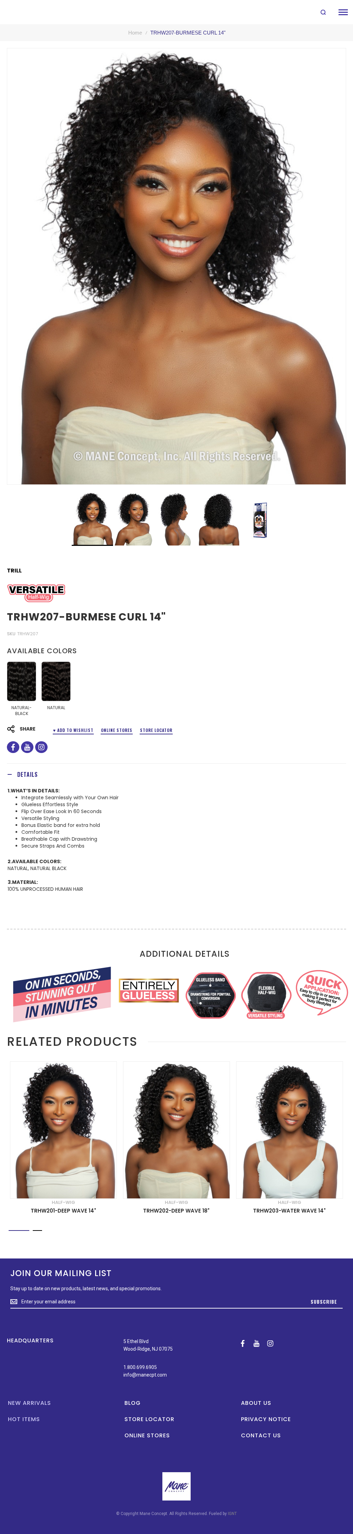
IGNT (232, 1513)
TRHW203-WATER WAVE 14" (289, 1210)
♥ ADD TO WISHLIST (73, 730)
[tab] (176, 774)
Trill (14, 571)
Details (27, 774)
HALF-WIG (63, 1202)
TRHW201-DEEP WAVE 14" (63, 1210)
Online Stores (116, 730)
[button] (135, 519)
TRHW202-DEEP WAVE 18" (176, 1210)
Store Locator (156, 730)
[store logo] (21, 12)
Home (135, 33)
